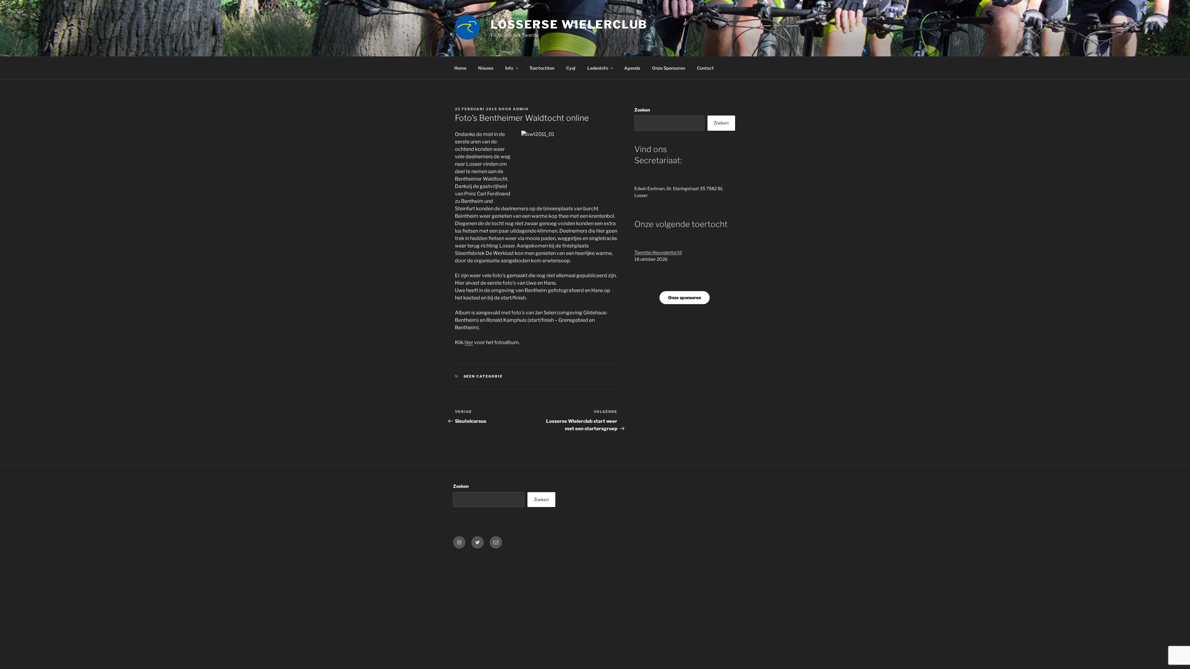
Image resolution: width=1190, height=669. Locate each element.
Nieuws (485, 68)
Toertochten (541, 68)
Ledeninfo (597, 68)
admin (520, 109)
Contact (705, 68)
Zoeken (642, 109)
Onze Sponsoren (668, 68)
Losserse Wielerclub (569, 24)
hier (469, 342)
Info (509, 68)
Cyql (570, 68)
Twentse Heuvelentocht (658, 252)
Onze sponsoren (684, 297)
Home (460, 68)
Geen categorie (483, 376)
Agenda (632, 68)
